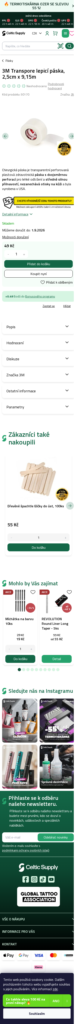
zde (55, 989)
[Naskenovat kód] (60, 46)
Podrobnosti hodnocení (56, 86)
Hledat (69, 46)
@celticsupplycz (43, 879)
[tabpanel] (20, 626)
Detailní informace (15, 214)
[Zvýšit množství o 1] (24, 254)
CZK (34, 33)
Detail (56, 658)
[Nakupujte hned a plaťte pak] (68, 955)
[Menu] (65, 33)
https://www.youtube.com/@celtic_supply (51, 879)
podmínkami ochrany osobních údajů (25, 850)
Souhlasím (37, 1013)
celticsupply (34, 879)
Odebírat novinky (56, 837)
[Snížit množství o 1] (8, 254)
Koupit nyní (38, 273)
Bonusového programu (40, 296)
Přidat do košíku (38, 263)
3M (73, 94)
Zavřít (26, 306)
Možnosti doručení (15, 237)
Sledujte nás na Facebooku (25, 879)
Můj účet (47, 33)
